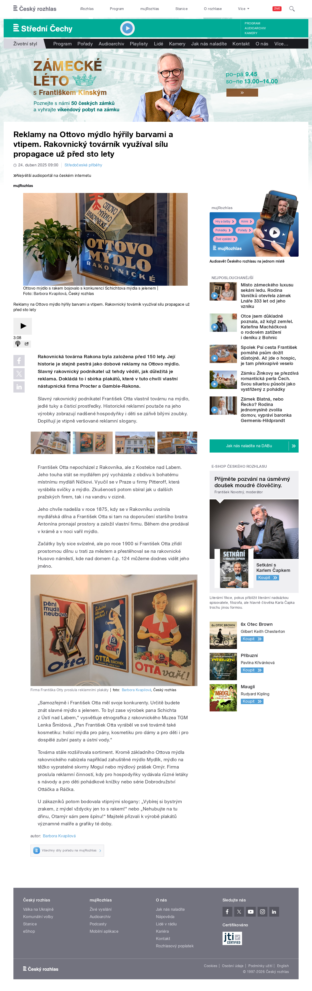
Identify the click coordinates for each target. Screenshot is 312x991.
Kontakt (241, 43)
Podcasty (98, 924)
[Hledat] (292, 9)
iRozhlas (87, 9)
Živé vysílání (223, 239)
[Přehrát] (22, 326)
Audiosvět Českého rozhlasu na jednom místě (247, 261)
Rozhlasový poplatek (175, 946)
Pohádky (221, 230)
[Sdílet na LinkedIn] (19, 387)
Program (117, 9)
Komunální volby (38, 916)
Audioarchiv (255, 28)
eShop (29, 931)
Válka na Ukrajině (38, 909)
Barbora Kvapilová (50, 293)
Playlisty (139, 43)
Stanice (182, 9)
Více (281, 43)
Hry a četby (222, 221)
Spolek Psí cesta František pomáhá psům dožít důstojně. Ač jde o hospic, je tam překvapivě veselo (269, 355)
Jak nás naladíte (209, 43)
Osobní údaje (233, 966)
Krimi (244, 221)
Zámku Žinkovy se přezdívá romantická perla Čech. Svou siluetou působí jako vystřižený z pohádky (270, 381)
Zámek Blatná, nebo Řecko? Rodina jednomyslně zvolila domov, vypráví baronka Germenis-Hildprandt (266, 409)
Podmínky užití (260, 966)
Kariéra (162, 931)
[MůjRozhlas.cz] (23, 186)
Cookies (210, 966)
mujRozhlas (149, 9)
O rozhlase (213, 9)
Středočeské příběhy (83, 165)
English (283, 966)
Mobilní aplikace (104, 931)
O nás (262, 43)
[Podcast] (17, 344)
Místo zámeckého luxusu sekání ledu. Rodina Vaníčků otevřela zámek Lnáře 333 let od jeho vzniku (267, 295)
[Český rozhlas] (34, 9)
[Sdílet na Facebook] (19, 360)
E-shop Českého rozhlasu (239, 466)
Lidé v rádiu (166, 924)
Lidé (158, 43)
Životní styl (25, 43)
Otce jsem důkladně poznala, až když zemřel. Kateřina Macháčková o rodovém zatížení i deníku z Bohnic (267, 326)
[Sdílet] (26, 344)
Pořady (85, 43)
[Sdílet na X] (19, 373)
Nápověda (165, 916)
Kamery (251, 33)
